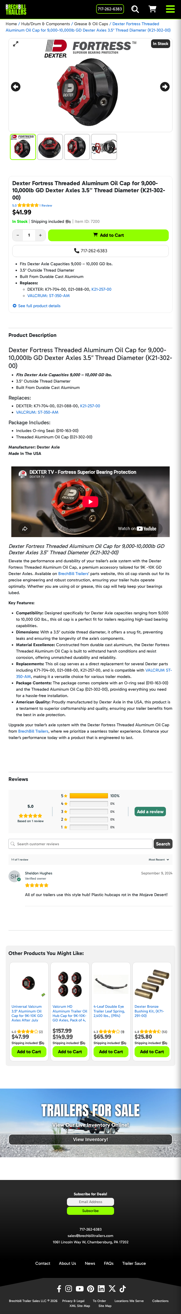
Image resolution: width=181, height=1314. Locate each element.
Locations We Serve (129, 1301)
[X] (112, 1288)
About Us (67, 1263)
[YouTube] (80, 1288)
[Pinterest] (91, 1288)
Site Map (105, 1306)
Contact (42, 1263)
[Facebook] (58, 1288)
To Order (99, 1301)
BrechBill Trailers (73, 573)
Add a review (150, 811)
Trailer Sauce (134, 1263)
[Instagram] (69, 1288)
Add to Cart (112, 235)
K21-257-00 (101, 289)
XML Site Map (80, 1306)
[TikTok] (123, 1288)
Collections (160, 1301)
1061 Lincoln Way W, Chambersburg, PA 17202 (90, 1242)
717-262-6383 (93, 250)
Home (11, 23)
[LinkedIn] (102, 1288)
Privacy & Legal (73, 1301)
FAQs (109, 1263)
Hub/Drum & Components (45, 23)
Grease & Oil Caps (91, 23)
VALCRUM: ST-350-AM (48, 295)
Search (163, 844)
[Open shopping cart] (156, 9)
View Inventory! (90, 1139)
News (90, 1263)
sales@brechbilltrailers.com (90, 1235)
